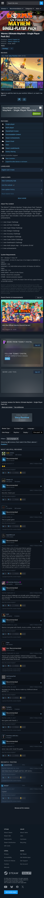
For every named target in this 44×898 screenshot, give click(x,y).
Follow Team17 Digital (16, 354)
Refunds (6, 867)
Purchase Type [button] (18, 428)
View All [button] (39, 297)
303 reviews (18, 508)
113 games (9, 616)
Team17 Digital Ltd (13, 39)
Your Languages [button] (11, 438)
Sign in (3, 93)
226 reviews (18, 454)
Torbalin (8, 707)
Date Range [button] (5, 432)
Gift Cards (7, 846)
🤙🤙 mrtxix (10, 453)
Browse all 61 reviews (22, 808)
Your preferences (19, 407)
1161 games (9, 584)
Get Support (24, 860)
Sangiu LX (9, 479)
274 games (9, 508)
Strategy (5, 48)
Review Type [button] (6, 428)
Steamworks (8, 839)
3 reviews (8, 678)
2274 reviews (9, 537)
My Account (24, 864)
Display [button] (25, 432)
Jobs (21, 836)
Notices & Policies (9, 860)
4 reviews (16, 616)
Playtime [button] (16, 432)
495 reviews (9, 644)
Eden (7, 642)
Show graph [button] (36, 432)
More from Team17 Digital (19, 342)
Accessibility (8, 857)
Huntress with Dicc (12, 735)
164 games (9, 481)
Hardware (23, 839)
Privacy (6, 854)
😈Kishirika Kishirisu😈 (13, 582)
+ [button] (11, 48)
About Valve (24, 832)
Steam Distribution (10, 842)
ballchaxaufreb (11, 676)
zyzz (7, 614)
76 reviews (17, 481)
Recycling (23, 842)
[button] (4, 8)
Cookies (6, 864)
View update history (8, 189)
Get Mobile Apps (11, 892)
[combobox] (23, 3)
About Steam (8, 832)
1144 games (9, 454)
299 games (9, 709)
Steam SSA (7, 836)
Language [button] (31, 428)
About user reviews (7, 407)
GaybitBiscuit (10, 535)
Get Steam (23, 854)
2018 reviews (18, 584)
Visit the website (7, 185)
